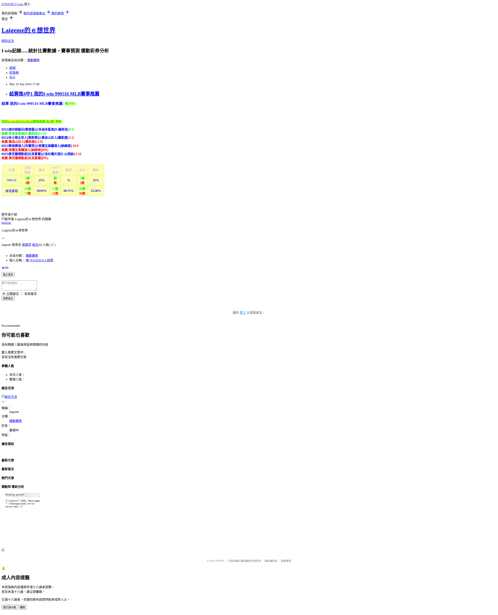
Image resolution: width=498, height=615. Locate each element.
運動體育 (33, 60)
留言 (35, 244)
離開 (22, 607)
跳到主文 (8, 41)
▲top (5, 267)
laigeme (6, 222)
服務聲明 (286, 560)
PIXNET (220, 560)
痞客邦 (26, 244)
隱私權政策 (271, 560)
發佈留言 (8, 298)
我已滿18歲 (9, 607)
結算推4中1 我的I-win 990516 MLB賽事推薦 (54, 93)
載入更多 (8, 274)
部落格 (14, 72)
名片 (12, 77)
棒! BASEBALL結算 (39, 260)
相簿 (12, 68)
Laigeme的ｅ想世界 (28, 30)
